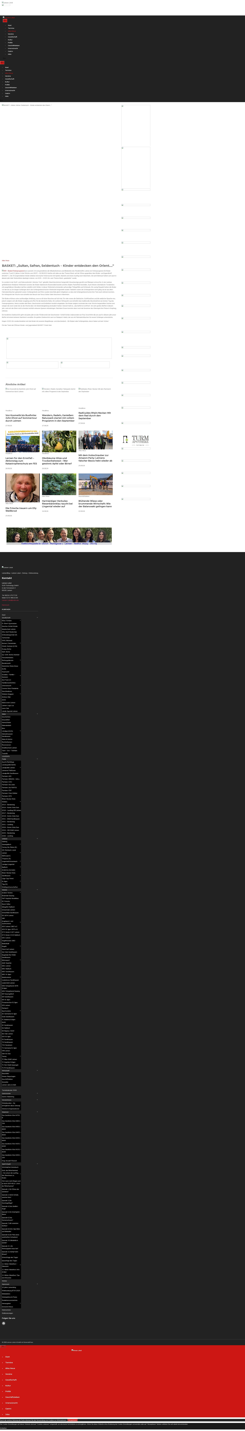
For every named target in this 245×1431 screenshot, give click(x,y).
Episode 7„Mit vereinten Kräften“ (10, 1224)
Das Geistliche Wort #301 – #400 (11, 1139)
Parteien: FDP (7, 790)
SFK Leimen (6, 1005)
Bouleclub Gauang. (8, 896)
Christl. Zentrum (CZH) (9, 646)
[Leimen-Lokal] (9, 18)
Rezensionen (6, 745)
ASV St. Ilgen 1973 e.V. (10, 929)
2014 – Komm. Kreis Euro (10, 807)
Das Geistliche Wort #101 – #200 (11, 1150)
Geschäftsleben (14, 45)
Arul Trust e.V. (6, 680)
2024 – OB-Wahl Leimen (10, 830)
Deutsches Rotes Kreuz (10, 666)
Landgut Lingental (8, 864)
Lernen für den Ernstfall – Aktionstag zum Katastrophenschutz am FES (21, 461)
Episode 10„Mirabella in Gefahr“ (10, 1241)
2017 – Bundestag (8, 813)
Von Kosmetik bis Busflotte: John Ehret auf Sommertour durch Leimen (21, 418)
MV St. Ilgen (6, 1000)
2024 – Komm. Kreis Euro (10, 827)
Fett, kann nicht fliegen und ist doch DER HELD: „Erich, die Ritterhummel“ (11, 1183)
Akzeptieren (72, 1420)
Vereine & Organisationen (10, 1109)
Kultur (10, 40)
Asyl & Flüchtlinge (8, 762)
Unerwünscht (13, 48)
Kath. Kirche (6, 652)
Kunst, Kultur (6, 904)
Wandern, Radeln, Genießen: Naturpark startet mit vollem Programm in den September (58, 418)
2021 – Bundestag (8, 822)
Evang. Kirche (6, 649)
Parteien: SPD (7, 796)
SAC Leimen (6, 938)
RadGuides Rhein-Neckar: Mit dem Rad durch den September (95, 416)
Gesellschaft (12, 37)
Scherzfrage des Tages (10, 1257)
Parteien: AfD (6, 776)
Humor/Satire (6, 722)
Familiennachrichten (9, 683)
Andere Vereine (7, 893)
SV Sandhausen (7, 1039)
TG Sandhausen (7, 1042)
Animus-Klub (6, 697)
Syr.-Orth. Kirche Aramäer (10, 655)
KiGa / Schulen (7, 621)
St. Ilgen (4, 881)
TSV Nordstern (7, 1045)
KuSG (4, 1022)
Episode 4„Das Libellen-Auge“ (10, 1207)
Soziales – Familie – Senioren (8, 676)
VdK (3, 918)
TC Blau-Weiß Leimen (9, 1059)
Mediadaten (6, 1294)
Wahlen (4, 802)
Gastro (10, 51)
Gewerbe (5, 1082)
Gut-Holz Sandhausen (9, 952)
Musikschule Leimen (9, 629)
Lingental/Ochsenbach (9, 861)
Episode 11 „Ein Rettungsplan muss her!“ (10, 1247)
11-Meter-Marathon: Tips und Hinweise (11, 1276)
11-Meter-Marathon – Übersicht (9, 1265)
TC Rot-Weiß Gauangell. (10, 1065)
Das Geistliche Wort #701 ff (11, 1116)
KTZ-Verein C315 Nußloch (11, 935)
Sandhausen (6, 876)
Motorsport (6, 960)
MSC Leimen (6, 966)
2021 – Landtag (7, 824)
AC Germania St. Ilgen (9, 1014)
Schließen (3, 1428)
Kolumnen (5, 1112)
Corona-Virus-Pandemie (10, 688)
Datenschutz (6, 1310)
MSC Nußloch (6, 969)
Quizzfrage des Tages (9, 1261)
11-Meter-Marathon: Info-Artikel (11, 1271)
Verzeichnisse (6, 1100)
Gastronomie (6, 1093)
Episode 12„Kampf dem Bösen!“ (10, 1253)
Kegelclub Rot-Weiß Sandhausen (9, 956)
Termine (11, 28)
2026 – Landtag (7, 836)
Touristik (5, 753)
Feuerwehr (5, 672)
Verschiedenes (7, 691)
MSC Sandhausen (8, 972)
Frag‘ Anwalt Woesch (9, 1161)
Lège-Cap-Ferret (8, 878)
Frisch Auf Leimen (8, 949)
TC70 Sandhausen (8, 1068)
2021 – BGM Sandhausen (11, 819)
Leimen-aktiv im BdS (9, 1085)
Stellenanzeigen (7, 1313)
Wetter (4, 1281)
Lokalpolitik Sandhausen (10, 773)
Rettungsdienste (7, 660)
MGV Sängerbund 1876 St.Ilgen (10, 987)
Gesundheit (6, 720)
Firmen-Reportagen (8, 1076)
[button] (4, 58)
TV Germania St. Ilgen (9, 1048)
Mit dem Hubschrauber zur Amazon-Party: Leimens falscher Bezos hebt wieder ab (95, 458)
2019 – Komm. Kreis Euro (10, 816)
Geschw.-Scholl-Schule (10, 626)
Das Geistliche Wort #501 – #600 (11, 1128)
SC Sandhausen (7, 1025)
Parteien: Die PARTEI (9, 787)
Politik (10, 43)
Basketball (5, 943)
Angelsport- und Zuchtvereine (7, 922)
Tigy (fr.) (5, 884)
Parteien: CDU (7, 782)
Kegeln (4, 946)
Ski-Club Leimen (7, 1034)
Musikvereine (6, 977)
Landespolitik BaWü (9, 765)
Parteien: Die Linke (8, 785)
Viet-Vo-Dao (6, 1054)
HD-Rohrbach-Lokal (9, 850)
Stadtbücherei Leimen (9, 748)
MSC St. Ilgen (6, 974)
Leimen (4, 853)
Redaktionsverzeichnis (9, 1300)
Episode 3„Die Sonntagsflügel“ (7, 1201)
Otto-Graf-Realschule (9, 632)
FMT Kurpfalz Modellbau (10, 898)
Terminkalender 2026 (9, 1090)
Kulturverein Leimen (8, 703)
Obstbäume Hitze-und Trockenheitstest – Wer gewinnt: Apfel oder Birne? (57, 461)
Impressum (5, 605)
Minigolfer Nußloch (8, 907)
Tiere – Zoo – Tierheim (9, 750)
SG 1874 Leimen (7, 915)
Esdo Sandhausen (8, 1017)
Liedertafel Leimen (8, 983)
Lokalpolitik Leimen (8, 768)
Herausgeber (6, 1303)
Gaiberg (4, 841)
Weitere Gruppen (8, 694)
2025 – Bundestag (8, 833)
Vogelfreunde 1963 (8, 941)
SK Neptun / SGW (8, 1031)
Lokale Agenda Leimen (10, 711)
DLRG (4, 669)
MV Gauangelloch (8, 994)
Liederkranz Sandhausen (10, 980)
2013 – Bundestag (8, 805)
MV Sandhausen (7, 997)
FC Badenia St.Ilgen (8, 1019)
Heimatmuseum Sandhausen (7, 735)
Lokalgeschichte (7, 731)
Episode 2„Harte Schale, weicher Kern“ (10, 1196)
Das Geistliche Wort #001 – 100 (11, 1156)
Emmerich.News (7, 1307)
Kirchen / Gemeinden (9, 643)
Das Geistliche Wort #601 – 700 (11, 1122)
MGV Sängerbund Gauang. (11, 991)
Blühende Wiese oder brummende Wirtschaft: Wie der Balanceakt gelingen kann (95, 504)
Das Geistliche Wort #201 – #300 (11, 1145)
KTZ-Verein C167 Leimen (10, 932)
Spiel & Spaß (6, 1164)
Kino (3, 728)
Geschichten (6, 717)
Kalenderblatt (6, 725)
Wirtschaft (5, 1071)
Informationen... (62, 1420)
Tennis (4, 1056)
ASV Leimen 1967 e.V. (9, 926)
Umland (4, 839)
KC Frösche (6, 901)
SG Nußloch (6, 1028)
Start (9, 25)
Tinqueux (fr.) (6, 859)
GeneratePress (28, 1342)
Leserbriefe (6, 756)
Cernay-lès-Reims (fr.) (9, 847)
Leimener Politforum (9, 770)
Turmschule (6, 638)
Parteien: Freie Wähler (9, 793)
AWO (4, 700)
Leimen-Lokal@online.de (10, 600)
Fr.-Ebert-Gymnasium (9, 623)
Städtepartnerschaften (10, 887)
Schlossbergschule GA (9, 635)
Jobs (9, 54)
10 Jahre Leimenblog (9, 1287)
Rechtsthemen (7, 742)
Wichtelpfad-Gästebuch (10, 1167)
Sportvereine (6, 1011)
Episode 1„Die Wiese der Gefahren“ (10, 1190)
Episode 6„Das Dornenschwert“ (7, 1219)
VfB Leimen (6, 1051)
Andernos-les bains (8, 870)
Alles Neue (12, 31)
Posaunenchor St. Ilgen (10, 1002)
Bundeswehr (6, 663)
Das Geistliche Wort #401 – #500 (11, 1133)
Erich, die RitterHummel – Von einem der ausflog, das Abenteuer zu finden (10, 1174)
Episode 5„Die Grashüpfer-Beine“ (11, 1213)
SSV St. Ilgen (6, 1036)
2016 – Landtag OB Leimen (11, 810)
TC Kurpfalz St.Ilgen (8, 1062)
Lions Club (5, 708)
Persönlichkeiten (7, 657)
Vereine (11, 34)
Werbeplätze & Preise (9, 1297)
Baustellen (5, 1073)
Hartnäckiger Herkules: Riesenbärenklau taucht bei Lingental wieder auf (57, 504)
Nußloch (5, 867)
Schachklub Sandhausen (10, 913)
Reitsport (5, 1008)
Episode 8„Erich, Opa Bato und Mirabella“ (11, 1230)
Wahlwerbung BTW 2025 (11, 1291)
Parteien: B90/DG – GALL (11, 779)
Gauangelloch (6, 844)
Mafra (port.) (6, 856)
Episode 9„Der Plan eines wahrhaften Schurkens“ (10, 1236)
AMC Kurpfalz (6, 963)
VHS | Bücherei (7, 640)
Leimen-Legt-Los (8, 705)
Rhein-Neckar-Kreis (8, 799)
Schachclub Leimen (8, 910)
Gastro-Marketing (8, 1097)
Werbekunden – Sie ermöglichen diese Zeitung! (11, 1104)
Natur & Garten (7, 739)
